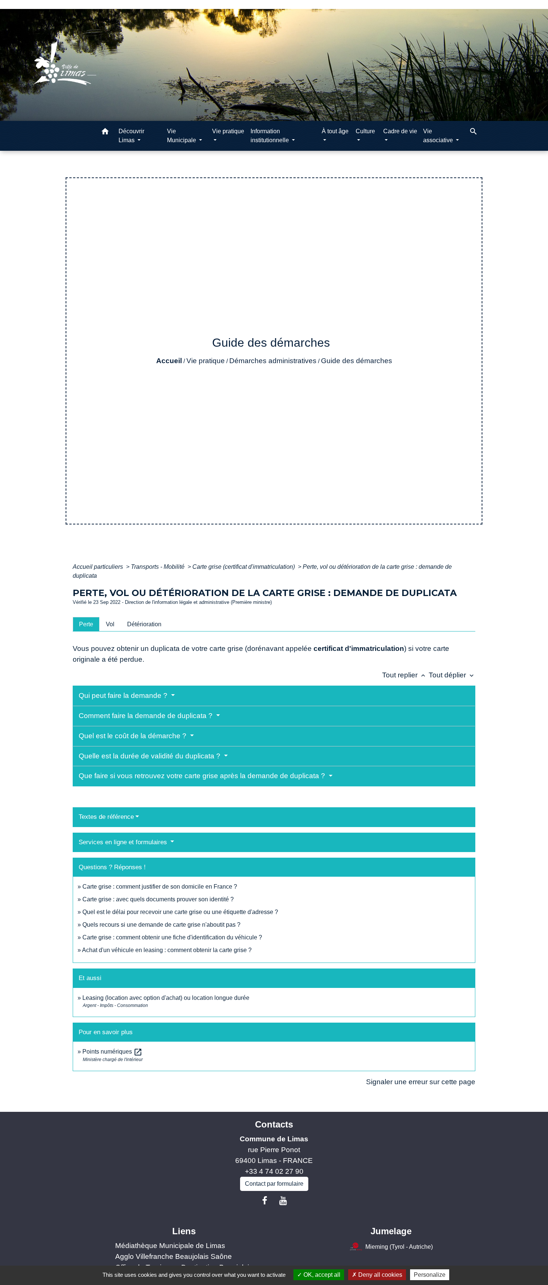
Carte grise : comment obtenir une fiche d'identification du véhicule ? (172, 937)
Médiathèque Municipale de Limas (170, 1246)
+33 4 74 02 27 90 (274, 1171)
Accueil (169, 361)
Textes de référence (106, 816)
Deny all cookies (379, 1275)
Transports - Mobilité (158, 567)
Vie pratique (205, 361)
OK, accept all (321, 1275)
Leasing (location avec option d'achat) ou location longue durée (165, 998)
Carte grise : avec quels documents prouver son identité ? (158, 899)
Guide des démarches (356, 361)
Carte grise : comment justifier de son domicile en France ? (159, 886)
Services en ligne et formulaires (124, 842)
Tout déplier (452, 675)
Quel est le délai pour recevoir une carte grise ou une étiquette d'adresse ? (180, 912)
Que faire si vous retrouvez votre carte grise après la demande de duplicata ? (203, 776)
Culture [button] (365, 131)
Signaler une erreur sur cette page (420, 1082)
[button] (105, 132)
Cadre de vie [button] (400, 131)
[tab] (86, 624)
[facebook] (264, 1200)
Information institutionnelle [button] (270, 135)
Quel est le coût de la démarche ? (133, 736)
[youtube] (283, 1200)
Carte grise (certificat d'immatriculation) (244, 567)
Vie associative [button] (438, 135)
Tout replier (404, 675)
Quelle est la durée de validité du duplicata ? (150, 756)
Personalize (429, 1275)
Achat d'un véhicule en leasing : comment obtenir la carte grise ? (167, 950)
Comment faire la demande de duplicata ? (146, 716)
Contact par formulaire (274, 1183)
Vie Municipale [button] (182, 135)
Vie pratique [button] (228, 131)
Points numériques (112, 1051)
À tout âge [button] (335, 131)
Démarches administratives (272, 361)
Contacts (274, 1124)
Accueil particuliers (99, 567)
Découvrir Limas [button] (131, 135)
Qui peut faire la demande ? (124, 695)
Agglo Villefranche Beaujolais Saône (173, 1256)
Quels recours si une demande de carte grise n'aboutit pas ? (161, 924)
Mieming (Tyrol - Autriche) (399, 1247)
